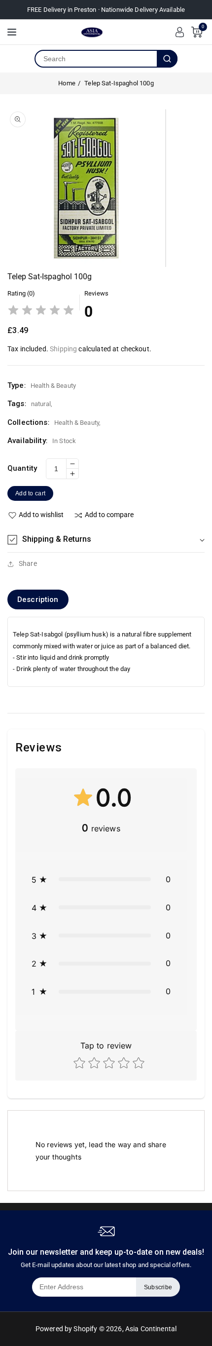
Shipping (63, 349)
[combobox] (96, 58)
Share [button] (28, 563)
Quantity (22, 468)
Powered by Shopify (66, 1329)
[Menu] (11, 32)
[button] (106, 539)
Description (38, 599)
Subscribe (158, 1287)
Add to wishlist (41, 515)
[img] (40, 311)
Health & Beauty (76, 422)
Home (66, 83)
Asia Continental (151, 1329)
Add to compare (109, 515)
